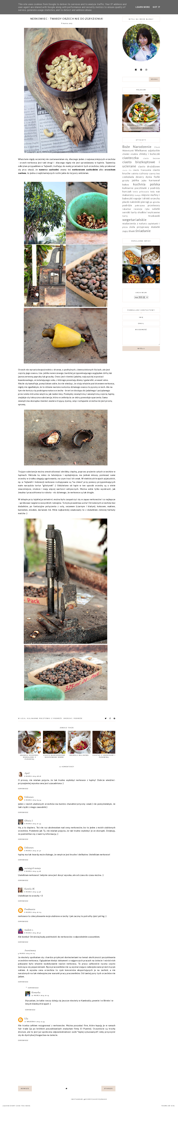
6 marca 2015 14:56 (32, 892)
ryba (147, 209)
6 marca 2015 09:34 (32, 800)
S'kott (157, 147)
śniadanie (143, 231)
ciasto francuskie (142, 170)
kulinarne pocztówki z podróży (44, 718)
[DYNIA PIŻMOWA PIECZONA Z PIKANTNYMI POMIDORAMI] (131, 282)
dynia (149, 176)
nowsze (25, 1088)
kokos (125, 184)
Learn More (143, 7)
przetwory (154, 205)
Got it (156, 7)
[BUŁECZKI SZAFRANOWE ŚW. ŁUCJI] (150, 282)
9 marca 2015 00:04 (26, 953)
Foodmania (29, 909)
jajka (144, 180)
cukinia (135, 173)
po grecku (155, 202)
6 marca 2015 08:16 (32, 776)
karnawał (154, 180)
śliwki (131, 231)
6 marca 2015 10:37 (32, 850)
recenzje (138, 209)
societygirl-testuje (32, 868)
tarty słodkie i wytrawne (145, 212)
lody (152, 191)
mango (138, 195)
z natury (142, 223)
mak (158, 191)
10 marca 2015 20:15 (40, 995)
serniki (126, 212)
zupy (125, 231)
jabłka (135, 180)
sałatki (156, 208)
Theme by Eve (168, 1106)
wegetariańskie (134, 220)
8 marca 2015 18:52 (32, 933)
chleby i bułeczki (149, 153)
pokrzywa (140, 205)
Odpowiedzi (33, 988)
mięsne (145, 194)
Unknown (29, 797)
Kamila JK (29, 889)
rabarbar (126, 209)
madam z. (29, 930)
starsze (108, 1088)
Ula (26, 1018)
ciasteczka (130, 158)
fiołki (157, 176)
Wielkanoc (141, 150)
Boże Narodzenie (136, 147)
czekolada (128, 176)
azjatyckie (154, 150)
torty (125, 216)
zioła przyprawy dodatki (144, 226)
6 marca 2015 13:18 (32, 871)
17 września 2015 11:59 (34, 1021)
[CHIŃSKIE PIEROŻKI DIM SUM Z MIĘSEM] (150, 263)
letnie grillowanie (141, 192)
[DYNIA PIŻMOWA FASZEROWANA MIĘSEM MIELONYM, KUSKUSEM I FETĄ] (131, 263)
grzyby (125, 180)
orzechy (68, 718)
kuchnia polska (146, 184)
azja (23, 718)
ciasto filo (127, 170)
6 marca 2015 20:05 (32, 912)
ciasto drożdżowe (149, 166)
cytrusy (143, 173)
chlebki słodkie (130, 154)
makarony (128, 194)
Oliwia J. (28, 820)
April (27, 773)
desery (140, 176)
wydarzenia (129, 223)
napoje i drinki (141, 198)
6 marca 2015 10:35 (32, 823)
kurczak (127, 191)
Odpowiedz (23, 788)
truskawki (154, 215)
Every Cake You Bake (20, 1106)
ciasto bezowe (151, 158)
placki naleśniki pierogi (135, 201)
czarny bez (154, 173)
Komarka (36, 992)
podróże (78, 718)
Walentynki (128, 150)
